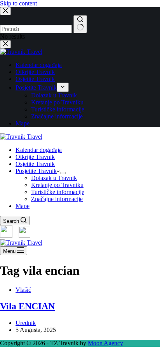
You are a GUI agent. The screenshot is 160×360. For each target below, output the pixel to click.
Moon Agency (105, 343)
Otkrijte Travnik (35, 157)
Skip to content (18, 3)
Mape (23, 206)
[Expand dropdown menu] (63, 173)
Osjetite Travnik (35, 164)
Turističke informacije (57, 192)
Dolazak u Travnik (54, 178)
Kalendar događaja (39, 149)
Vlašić (23, 289)
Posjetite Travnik (36, 171)
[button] (80, 356)
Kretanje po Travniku (57, 185)
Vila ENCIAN (27, 306)
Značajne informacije (57, 199)
